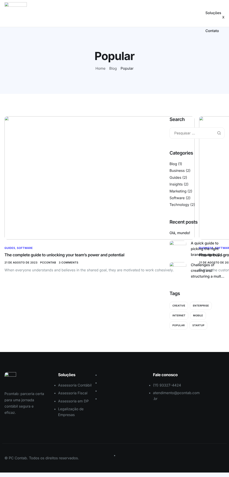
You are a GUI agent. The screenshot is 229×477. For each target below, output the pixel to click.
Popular (178, 325)
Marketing (178, 191)
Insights (176, 184)
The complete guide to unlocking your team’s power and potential (64, 255)
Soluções (213, 13)
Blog (173, 164)
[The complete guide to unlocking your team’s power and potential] (99, 177)
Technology (179, 204)
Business (177, 170)
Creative (178, 305)
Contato (212, 30)
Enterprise (201, 305)
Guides (9, 248)
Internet (178, 315)
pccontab (48, 262)
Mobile (198, 315)
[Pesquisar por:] (197, 133)
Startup (198, 325)
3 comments (68, 262)
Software (25, 248)
